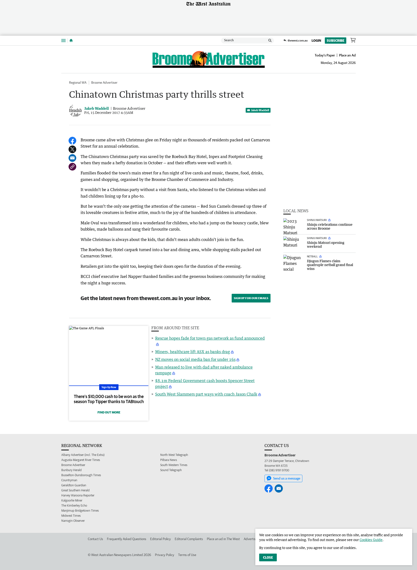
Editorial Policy (160, 539)
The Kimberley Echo (74, 505)
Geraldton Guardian (73, 485)
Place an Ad (347, 55)
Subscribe (335, 40)
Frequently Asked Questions (126, 539)
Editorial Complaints (189, 539)
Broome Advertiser (104, 82)
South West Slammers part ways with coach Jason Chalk (206, 394)
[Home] (71, 40)
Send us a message (286, 478)
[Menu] (63, 40)
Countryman (69, 480)
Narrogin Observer (73, 520)
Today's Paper (325, 55)
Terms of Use (187, 555)
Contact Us (95, 539)
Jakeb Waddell (260, 110)
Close (268, 557)
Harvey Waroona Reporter (77, 495)
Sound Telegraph (171, 470)
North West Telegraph (174, 455)
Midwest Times (71, 515)
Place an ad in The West (223, 539)
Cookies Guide (371, 540)
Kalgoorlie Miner (71, 500)
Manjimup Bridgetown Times (80, 510)
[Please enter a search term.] (270, 40)
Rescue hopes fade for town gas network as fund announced (210, 338)
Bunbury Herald (71, 470)
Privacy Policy (164, 555)
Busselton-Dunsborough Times (81, 475)
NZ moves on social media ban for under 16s (195, 359)
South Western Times (173, 465)
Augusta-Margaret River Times (80, 460)
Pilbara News (168, 460)
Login (316, 40)
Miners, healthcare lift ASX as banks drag (192, 351)
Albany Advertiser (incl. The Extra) (82, 455)
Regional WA (77, 82)
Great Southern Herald (75, 490)
